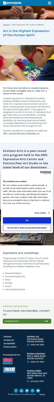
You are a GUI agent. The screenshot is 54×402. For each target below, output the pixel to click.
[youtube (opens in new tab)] (38, 390)
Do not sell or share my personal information (27, 228)
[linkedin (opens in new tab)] (21, 390)
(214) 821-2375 (37, 381)
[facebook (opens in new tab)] (16, 390)
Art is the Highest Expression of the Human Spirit (26, 33)
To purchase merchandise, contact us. (26, 312)
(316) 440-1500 (37, 345)
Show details (40, 213)
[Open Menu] (49, 3)
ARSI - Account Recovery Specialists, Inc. (21, 133)
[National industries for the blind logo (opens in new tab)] (9, 370)
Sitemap (42, 394)
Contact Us (9, 340)
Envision (6, 24)
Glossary (8, 336)
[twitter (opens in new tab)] (27, 390)
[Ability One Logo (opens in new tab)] (9, 361)
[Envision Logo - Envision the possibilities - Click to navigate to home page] (13, 3)
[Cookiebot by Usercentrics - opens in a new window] (40, 172)
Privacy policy (10, 347)
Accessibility (9, 343)
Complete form (12, 321)
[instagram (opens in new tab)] (32, 390)
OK (27, 220)
